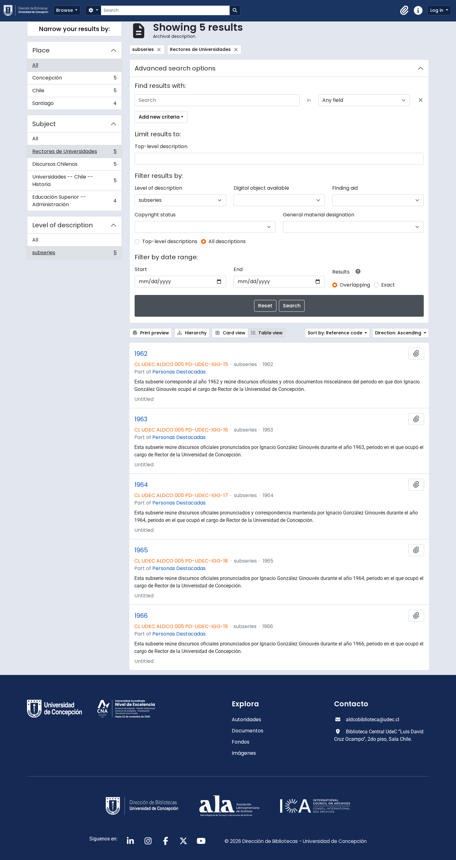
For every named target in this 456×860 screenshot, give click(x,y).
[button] (404, 10)
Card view (233, 333)
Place (41, 50)
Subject (44, 124)
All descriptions (227, 241)
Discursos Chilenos (74, 166)
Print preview (154, 333)
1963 (140, 419)
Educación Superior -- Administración (74, 200)
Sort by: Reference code (336, 333)
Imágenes (244, 753)
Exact (388, 284)
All (35, 65)
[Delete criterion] (421, 100)
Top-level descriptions (169, 241)
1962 (141, 353)
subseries (74, 254)
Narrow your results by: (74, 29)
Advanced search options (175, 68)
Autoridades (246, 719)
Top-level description (161, 146)
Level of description (62, 225)
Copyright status (155, 214)
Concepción (74, 79)
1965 (141, 550)
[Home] (28, 10)
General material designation (318, 214)
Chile (74, 92)
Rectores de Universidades (74, 153)
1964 (141, 484)
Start (141, 269)
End (238, 269)
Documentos (247, 730)
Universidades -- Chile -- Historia (74, 180)
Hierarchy (195, 333)
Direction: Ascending (398, 333)
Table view (270, 333)
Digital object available (261, 188)
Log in (437, 10)
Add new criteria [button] (159, 116)
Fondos (240, 741)
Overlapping (355, 284)
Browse (65, 10)
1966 (141, 615)
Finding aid (345, 188)
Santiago (74, 105)
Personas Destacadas (179, 371)
